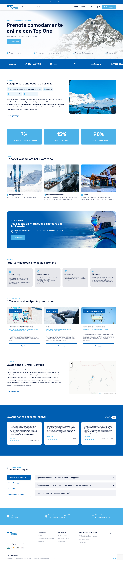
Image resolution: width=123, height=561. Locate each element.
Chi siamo (41, 541)
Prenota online (110, 7)
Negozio (11, 488)
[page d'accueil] (13, 7)
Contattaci (90, 7)
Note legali (10, 558)
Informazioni (36, 7)
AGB (54, 558)
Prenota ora (24, 346)
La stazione (46, 7)
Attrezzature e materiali (17, 477)
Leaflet (100, 393)
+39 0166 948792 (79, 7)
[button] (92, 376)
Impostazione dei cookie (41, 558)
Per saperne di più (14, 116)
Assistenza (61, 541)
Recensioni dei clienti (16, 494)
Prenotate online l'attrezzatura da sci (61, 2)
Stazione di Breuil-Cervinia (46, 538)
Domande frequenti (64, 538)
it (99, 7)
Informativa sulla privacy (23, 558)
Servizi (40, 535)
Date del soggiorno (15, 483)
